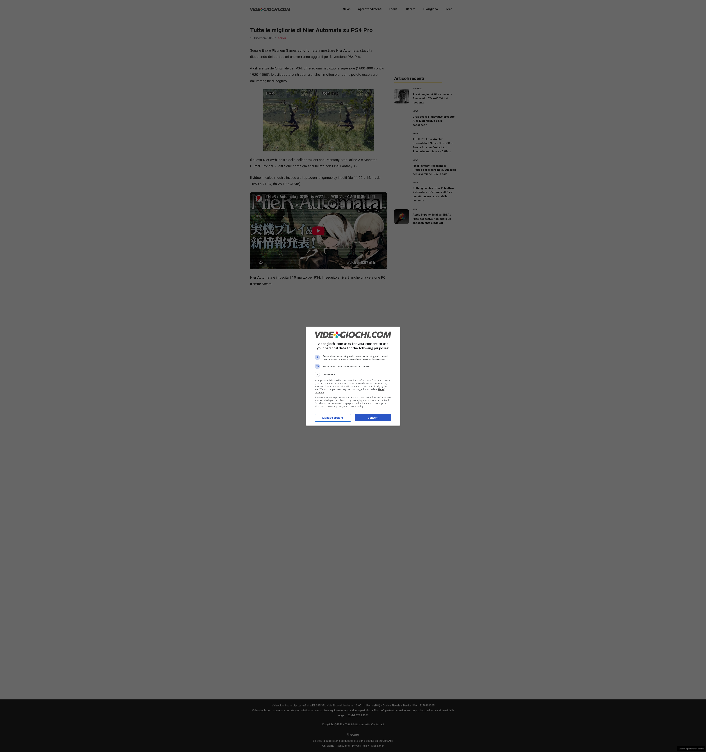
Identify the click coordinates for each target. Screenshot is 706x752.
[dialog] (353, 376)
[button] (353, 374)
